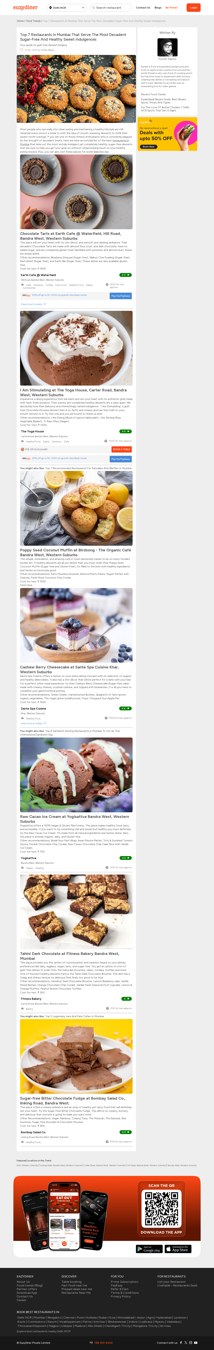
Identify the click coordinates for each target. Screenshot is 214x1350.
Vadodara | (174, 1322)
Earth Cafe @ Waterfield (38, 275)
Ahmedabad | (126, 1317)
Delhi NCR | (25, 1317)
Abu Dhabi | (96, 1326)
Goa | (113, 1317)
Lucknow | (181, 1317)
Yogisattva (28, 858)
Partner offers (27, 1289)
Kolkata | (92, 1317)
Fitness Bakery (31, 999)
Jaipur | (141, 1317)
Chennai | (69, 1317)
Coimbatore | (37, 1322)
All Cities (165, 1326)
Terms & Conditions (125, 1293)
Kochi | (22, 1322)
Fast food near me (74, 1285)
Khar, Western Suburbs (28, 1165)
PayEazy (116, 1285)
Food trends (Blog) (30, 1285)
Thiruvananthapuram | (32, 1326)
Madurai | (81, 1326)
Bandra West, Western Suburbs (182, 1165)
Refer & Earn (119, 1289)
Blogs (158, 7)
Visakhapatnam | (70, 1322)
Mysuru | (160, 1322)
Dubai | (104, 1317)
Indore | (134, 1322)
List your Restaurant (171, 1282)
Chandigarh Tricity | (118, 1326)
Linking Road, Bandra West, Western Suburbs (61, 1165)
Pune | (81, 1317)
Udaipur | (67, 1326)
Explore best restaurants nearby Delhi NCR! (44, 1331)
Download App (27, 1293)
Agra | (151, 1317)
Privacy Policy (121, 1296)
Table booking (71, 1282)
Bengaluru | (55, 1317)
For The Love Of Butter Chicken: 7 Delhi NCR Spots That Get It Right (165, 109)
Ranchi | (52, 1322)
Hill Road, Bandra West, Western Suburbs (146, 1165)
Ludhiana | (147, 1322)
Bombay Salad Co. (33, 1132)
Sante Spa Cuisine (33, 708)
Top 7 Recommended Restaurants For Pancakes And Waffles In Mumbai (88, 468)
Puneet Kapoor (47, 50)
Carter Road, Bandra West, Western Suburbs (105, 1165)
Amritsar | (100, 1322)
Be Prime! (172, 7)
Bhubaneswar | (118, 1322)
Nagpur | (55, 1326)
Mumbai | (40, 1317)
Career (21, 1300)
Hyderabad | (164, 1317)
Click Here (26, 585)
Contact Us (143, 7)
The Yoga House (32, 431)
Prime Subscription (124, 1282)
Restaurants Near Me (76, 1293)
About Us (23, 1282)
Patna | (88, 1322)
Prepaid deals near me (77, 1289)
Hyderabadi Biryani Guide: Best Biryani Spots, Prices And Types (163, 101)
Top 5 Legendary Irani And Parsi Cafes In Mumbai (74, 1016)
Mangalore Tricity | (146, 1326)
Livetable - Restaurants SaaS (177, 1285)
